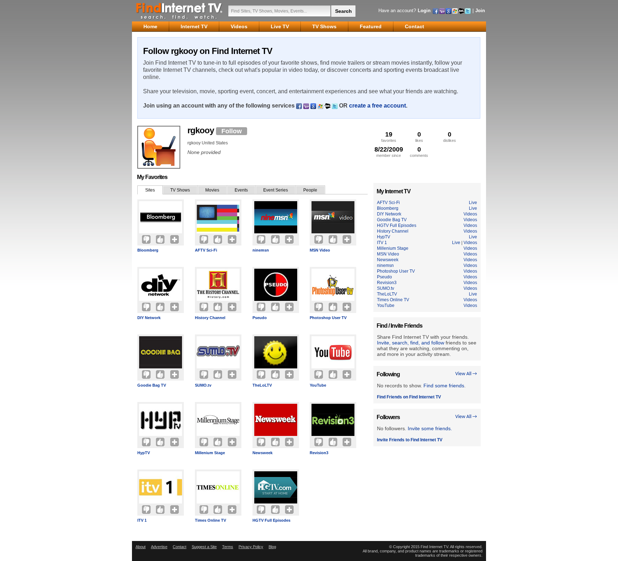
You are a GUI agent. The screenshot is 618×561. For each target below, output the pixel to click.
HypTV (143, 453)
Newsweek (262, 453)
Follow (231, 131)
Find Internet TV (179, 10)
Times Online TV (210, 520)
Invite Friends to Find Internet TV (409, 439)
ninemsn (260, 250)
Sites (150, 190)
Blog (272, 547)
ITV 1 (142, 520)
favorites (388, 137)
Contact (179, 547)
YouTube (318, 385)
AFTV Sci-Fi (206, 250)
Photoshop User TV (328, 318)
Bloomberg (147, 250)
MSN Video (320, 250)
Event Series (275, 190)
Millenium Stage (210, 453)
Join (480, 10)
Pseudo (259, 318)
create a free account (377, 106)
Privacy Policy (251, 547)
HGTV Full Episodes (271, 520)
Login (424, 10)
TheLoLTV (262, 385)
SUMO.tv (203, 385)
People (310, 190)
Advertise (159, 547)
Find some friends (443, 385)
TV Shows (180, 190)
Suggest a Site (204, 547)
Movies (212, 190)
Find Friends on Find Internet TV (409, 396)
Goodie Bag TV (151, 385)
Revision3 (319, 453)
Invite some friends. (430, 428)
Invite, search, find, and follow (410, 343)
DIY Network (149, 318)
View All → (466, 374)
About (141, 547)
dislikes (449, 137)
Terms (227, 547)
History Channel (210, 318)
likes (419, 137)
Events (241, 190)
